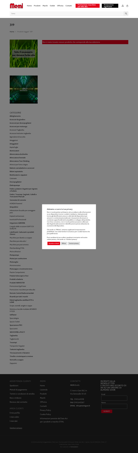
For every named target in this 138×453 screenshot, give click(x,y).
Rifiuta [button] (64, 243)
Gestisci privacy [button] (74, 243)
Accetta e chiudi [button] (54, 243)
